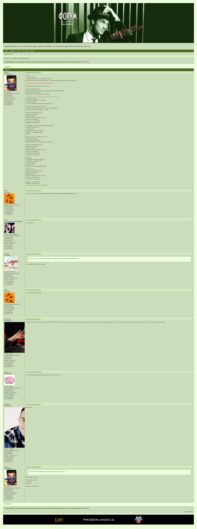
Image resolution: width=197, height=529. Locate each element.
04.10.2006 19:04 (36, 190)
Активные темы (8, 54)
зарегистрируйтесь (24, 58)
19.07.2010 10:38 (36, 371)
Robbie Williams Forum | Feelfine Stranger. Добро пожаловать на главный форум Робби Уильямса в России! (37, 62)
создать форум (189, 511)
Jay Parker (7, 319)
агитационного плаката (44, 90)
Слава (6, 372)
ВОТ (39, 92)
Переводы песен (77, 62)
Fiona (5, 220)
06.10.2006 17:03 (36, 219)
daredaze (7, 404)
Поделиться (29, 72)
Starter (6, 72)
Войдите (15, 58)
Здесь (27, 292)
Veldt (5, 190)
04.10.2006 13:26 (36, 72)
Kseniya (6, 254)
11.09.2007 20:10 (36, 319)
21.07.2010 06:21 (36, 404)
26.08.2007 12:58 (36, 289)
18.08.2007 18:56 (36, 253)
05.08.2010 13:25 (36, 466)
